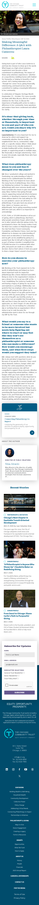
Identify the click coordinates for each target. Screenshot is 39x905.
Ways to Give (19, 825)
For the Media (19, 888)
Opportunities (19, 844)
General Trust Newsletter (13, 673)
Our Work (19, 787)
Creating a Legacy (20, 831)
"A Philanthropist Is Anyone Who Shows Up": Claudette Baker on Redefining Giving (19, 567)
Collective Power (19, 802)
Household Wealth (19, 795)
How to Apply (19, 851)
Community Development (19, 798)
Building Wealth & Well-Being (19, 792)
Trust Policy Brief (10, 679)
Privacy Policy (19, 898)
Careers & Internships (20, 876)
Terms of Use (19, 894)
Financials (19, 867)
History (19, 860)
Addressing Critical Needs (19, 808)
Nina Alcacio (16, 39)
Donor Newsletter (11, 676)
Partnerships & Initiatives (17, 515)
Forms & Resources (19, 835)
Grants (20, 840)
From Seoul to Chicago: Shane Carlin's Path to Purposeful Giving (18, 616)
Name (6, 651)
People (19, 864)
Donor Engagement (19, 828)
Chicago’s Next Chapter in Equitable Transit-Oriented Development (16, 520)
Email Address (10, 660)
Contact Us (19, 882)
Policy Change (19, 805)
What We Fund (20, 848)
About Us (19, 856)
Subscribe (19, 692)
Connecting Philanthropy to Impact (17, 420)
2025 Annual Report (19, 870)
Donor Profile (6, 39)
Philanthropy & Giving (19, 821)
